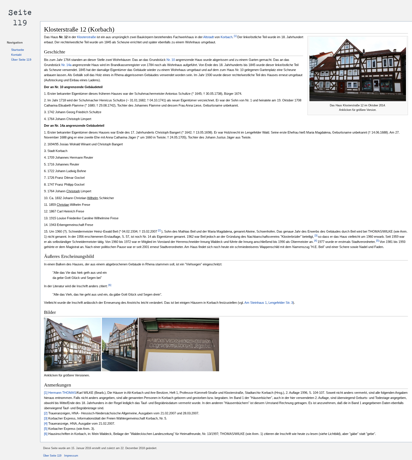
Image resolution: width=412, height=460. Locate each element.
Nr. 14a (66, 65)
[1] (235, 36)
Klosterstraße (86, 37)
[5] (377, 240)
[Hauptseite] (20, 17)
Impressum (71, 455)
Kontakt (16, 54)
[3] (316, 235)
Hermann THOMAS (62, 392)
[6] (109, 285)
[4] (315, 240)
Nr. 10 (171, 60)
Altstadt (208, 37)
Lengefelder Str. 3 (280, 302)
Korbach (226, 37)
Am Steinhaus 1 (255, 302)
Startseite (17, 49)
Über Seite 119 (21, 59)
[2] (159, 230)
